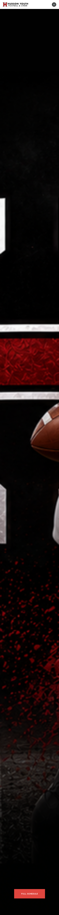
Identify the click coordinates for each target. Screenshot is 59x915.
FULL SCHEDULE (29, 894)
